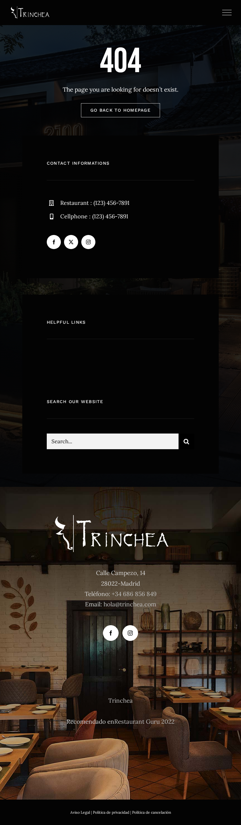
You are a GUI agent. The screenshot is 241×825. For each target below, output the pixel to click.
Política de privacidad (111, 812)
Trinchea (120, 700)
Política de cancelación (151, 812)
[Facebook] (111, 633)
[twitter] (71, 242)
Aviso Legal (80, 812)
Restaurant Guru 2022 (144, 721)
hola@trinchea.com (130, 604)
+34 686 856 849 (134, 594)
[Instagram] (130, 633)
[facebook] (54, 242)
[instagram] (88, 242)
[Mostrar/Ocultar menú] (227, 12)
